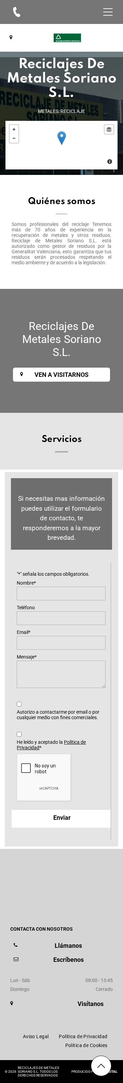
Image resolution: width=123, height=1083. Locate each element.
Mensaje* (27, 657)
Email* (23, 632)
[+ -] (61, 145)
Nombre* (26, 583)
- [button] (14, 138)
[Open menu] (108, 12)
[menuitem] (36, 1036)
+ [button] (14, 129)
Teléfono (26, 607)
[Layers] (109, 129)
